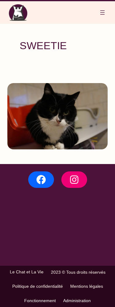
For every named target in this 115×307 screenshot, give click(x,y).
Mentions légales (86, 286)
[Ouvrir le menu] (102, 12)
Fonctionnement (40, 300)
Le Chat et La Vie (27, 271)
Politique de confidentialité (37, 286)
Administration (77, 300)
